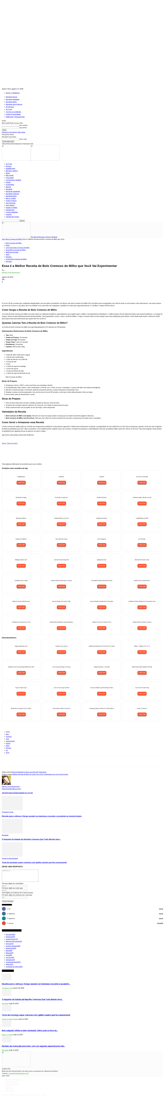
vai (7, 750)
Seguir (161, 913)
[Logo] (16, 160)
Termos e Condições (13, 112)
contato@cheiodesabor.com (18, 1073)
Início (4, 239)
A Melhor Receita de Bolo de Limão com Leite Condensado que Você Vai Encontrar (40, 774)
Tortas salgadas (12, 212)
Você (7, 752)
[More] (32, 285)
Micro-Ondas (11, 198)
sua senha (23, 127)
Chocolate (10, 178)
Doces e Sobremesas (10, 858)
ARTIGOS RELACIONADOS (11, 793)
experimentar (10, 741)
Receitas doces (11, 97)
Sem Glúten (10, 205)
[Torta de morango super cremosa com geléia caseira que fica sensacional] (12, 856)
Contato (9, 1086)
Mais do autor (27, 793)
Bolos (8, 173)
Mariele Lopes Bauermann (11, 272)
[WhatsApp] (26, 285)
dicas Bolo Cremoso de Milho (16, 250)
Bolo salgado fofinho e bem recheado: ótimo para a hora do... (30, 1030)
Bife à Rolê (9, 175)
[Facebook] (5, 285)
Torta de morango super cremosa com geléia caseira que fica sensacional (34, 862)
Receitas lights (11, 102)
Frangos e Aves (7, 812)
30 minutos (10, 107)
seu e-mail (23, 139)
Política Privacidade (13, 114)
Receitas (9, 189)
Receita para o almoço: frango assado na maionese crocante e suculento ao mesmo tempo (42, 816)
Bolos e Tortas (7, 1035)
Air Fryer (9, 109)
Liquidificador (10, 168)
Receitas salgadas (12, 99)
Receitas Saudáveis (13, 191)
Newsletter (10, 1091)
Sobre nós (9, 1089)
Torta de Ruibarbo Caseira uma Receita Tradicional (28, 772)
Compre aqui (21, 482)
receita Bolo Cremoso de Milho (16, 259)
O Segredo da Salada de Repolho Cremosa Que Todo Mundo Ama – (31, 839)
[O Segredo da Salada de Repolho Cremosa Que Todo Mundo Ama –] (12, 833)
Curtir (161, 909)
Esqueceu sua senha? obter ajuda (13, 132)
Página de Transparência (15, 117)
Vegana (9, 214)
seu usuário (24, 125)
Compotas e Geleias (13, 180)
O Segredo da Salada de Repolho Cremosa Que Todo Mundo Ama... (32, 999)
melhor (8, 743)
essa (7, 739)
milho (7, 254)
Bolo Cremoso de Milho (14, 239)
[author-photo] (6, 784)
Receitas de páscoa (13, 1079)
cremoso (9, 736)
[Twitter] (12, 285)
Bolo (7, 734)
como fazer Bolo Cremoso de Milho (18, 248)
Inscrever (160, 923)
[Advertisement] (24, 293)
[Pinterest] (19, 285)
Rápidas (8, 257)
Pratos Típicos (11, 201)
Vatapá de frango (12, 217)
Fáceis (8, 182)
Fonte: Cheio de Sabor (10, 443)
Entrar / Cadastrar (13, 93)
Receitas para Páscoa (14, 104)
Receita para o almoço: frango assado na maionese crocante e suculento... (36, 984)
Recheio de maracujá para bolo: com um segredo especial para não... (33, 1046)
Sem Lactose (10, 203)
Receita (8, 748)
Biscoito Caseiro (12, 171)
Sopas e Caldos (11, 207)
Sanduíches (10, 210)
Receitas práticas (12, 194)
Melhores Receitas (12, 252)
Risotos (8, 187)
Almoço (8, 166)
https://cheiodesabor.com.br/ (11, 789)
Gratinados (10, 185)
